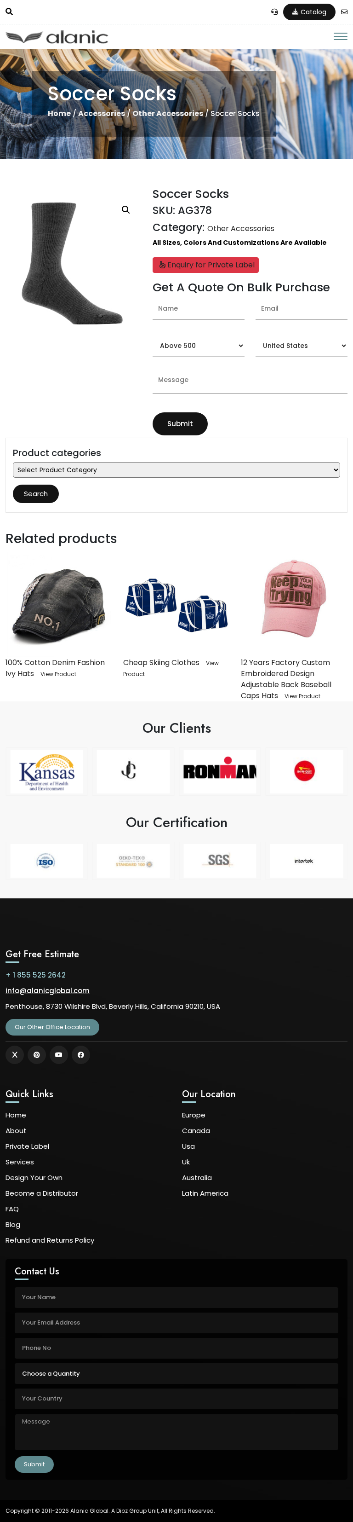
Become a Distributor (42, 1193)
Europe (193, 1115)
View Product (58, 674)
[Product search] (9, 11)
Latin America (205, 1193)
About (16, 1130)
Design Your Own (34, 1177)
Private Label (27, 1146)
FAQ (12, 1209)
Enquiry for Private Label (210, 265)
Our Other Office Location (52, 1027)
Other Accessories (167, 113)
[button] (126, 210)
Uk (186, 1162)
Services (20, 1162)
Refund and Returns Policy (50, 1240)
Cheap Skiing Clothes (161, 662)
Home (59, 113)
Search (36, 493)
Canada (196, 1130)
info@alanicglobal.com (48, 990)
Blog (13, 1224)
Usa (188, 1146)
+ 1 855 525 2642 (36, 975)
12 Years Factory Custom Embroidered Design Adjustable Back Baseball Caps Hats (286, 679)
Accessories (101, 113)
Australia (197, 1177)
